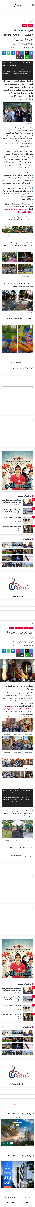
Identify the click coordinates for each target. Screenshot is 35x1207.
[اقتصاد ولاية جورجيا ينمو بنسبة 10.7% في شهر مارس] (28, 520)
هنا (11, 368)
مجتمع (24, 25)
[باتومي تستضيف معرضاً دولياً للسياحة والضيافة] (17, 551)
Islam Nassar (28, 48)
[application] (17, 70)
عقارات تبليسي (17, 1117)
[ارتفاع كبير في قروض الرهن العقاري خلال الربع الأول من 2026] (7, 564)
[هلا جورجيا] (17, 5)
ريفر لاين (17, 1159)
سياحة (24, 21)
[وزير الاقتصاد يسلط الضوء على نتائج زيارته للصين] (17, 564)
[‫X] (27, 53)
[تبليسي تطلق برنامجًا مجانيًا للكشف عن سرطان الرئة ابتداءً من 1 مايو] (28, 558)
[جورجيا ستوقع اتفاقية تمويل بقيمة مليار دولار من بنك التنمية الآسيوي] (28, 502)
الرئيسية (29, 21)
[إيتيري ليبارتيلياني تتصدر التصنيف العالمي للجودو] (17, 558)
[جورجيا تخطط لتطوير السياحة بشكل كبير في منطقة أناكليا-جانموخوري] (28, 564)
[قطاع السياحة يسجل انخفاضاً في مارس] (28, 529)
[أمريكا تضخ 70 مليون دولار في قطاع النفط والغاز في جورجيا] (28, 511)
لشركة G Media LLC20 (11, 1197)
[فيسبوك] (31, 53)
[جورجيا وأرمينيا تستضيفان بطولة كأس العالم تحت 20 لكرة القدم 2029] (7, 551)
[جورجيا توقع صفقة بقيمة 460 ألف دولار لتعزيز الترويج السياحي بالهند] (7, 558)
